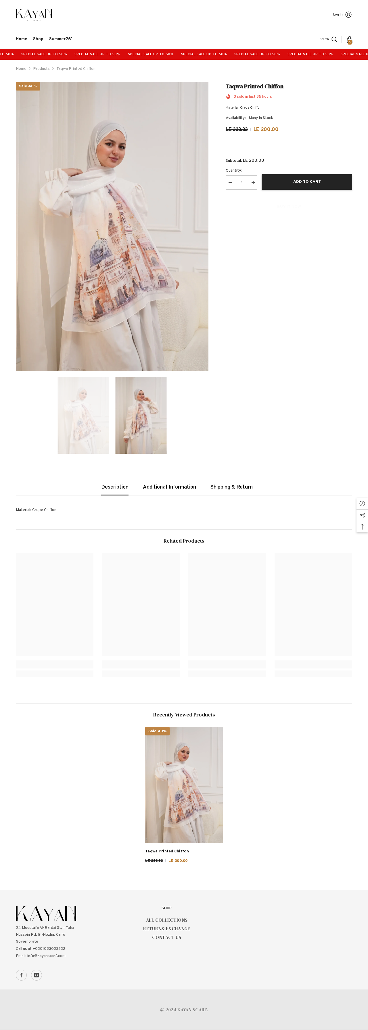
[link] (54, 664)
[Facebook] (21, 975)
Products (41, 68)
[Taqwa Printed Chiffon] (184, 785)
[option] (112, 226)
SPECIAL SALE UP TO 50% (24, 54)
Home (21, 68)
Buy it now (289, 206)
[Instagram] (36, 975)
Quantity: (234, 170)
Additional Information (169, 487)
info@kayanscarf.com (46, 956)
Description (115, 487)
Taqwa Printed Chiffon (167, 851)
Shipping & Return (231, 487)
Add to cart (307, 181)
